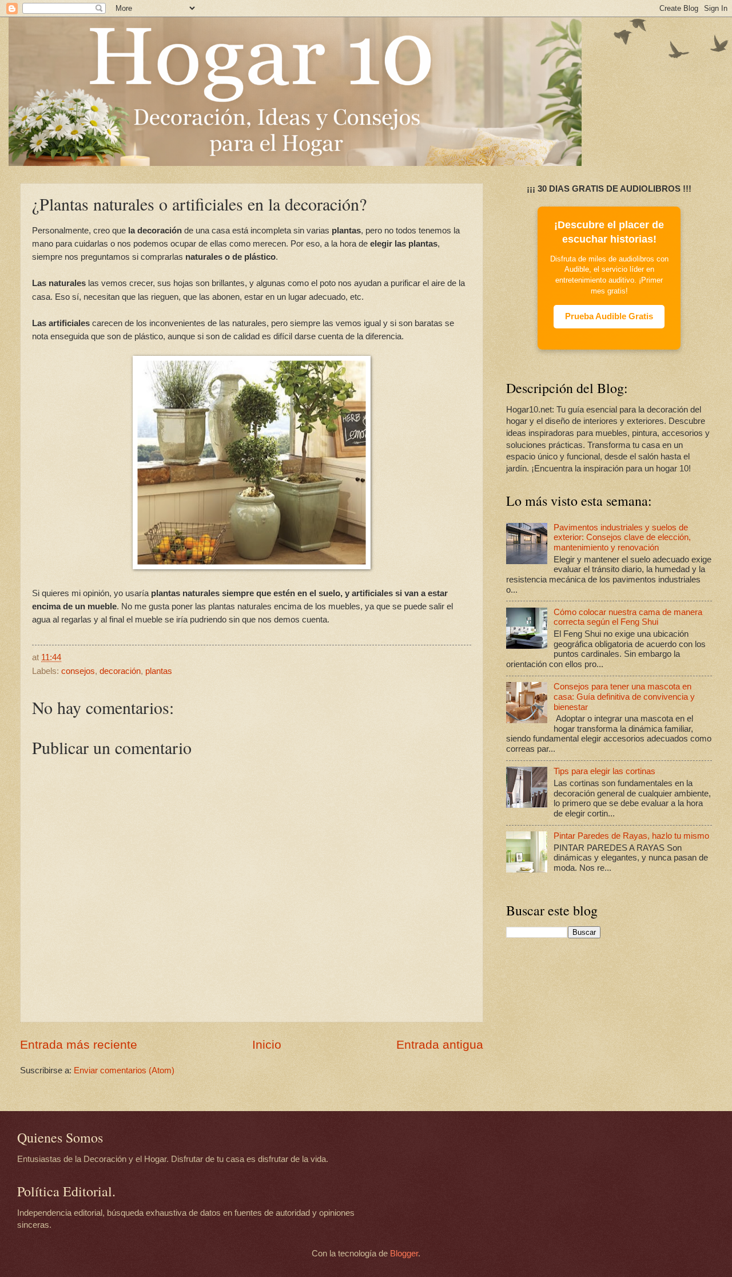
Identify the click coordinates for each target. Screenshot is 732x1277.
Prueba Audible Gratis (609, 316)
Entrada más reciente (78, 1044)
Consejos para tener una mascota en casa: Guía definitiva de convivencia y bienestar (624, 696)
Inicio (266, 1044)
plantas (158, 671)
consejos (78, 671)
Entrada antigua (439, 1044)
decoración (120, 671)
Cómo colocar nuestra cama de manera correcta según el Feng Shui (628, 617)
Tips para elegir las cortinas (604, 771)
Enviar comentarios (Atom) (124, 1070)
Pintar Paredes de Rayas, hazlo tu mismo (631, 835)
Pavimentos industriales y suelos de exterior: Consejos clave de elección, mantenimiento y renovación (622, 537)
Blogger (404, 1253)
